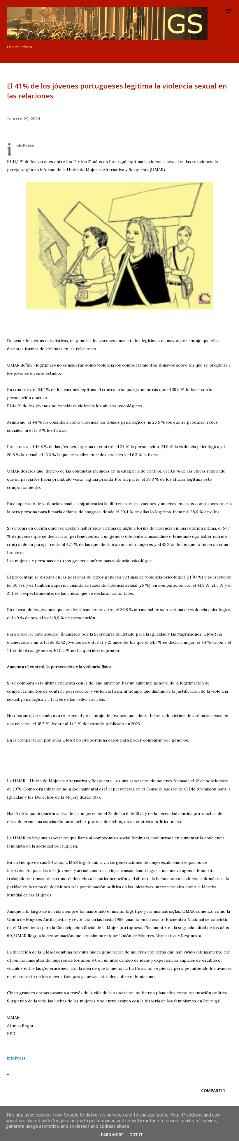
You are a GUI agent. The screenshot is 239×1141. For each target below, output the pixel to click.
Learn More (111, 1135)
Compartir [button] (213, 1090)
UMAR (13, 1017)
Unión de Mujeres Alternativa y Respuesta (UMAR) (115, 169)
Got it (136, 1135)
